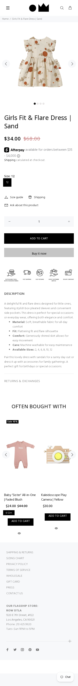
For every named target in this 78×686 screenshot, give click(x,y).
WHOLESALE (14, 576)
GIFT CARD (13, 581)
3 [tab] (41, 104)
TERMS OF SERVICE (18, 570)
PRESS (10, 587)
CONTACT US (14, 593)
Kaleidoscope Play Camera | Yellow (54, 497)
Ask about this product (24, 205)
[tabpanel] (39, 61)
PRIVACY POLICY (17, 564)
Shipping (9, 160)
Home (5, 19)
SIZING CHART (15, 558)
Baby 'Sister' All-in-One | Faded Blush (20, 497)
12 (7, 182)
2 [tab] (38, 104)
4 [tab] (43, 104)
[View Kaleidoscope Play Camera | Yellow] (57, 454)
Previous (6, 64)
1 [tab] (35, 104)
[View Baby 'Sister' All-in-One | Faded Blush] (20, 454)
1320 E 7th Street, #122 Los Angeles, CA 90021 (20, 617)
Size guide (16, 197)
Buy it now (39, 253)
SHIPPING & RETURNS (19, 552)
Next (72, 64)
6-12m (9, 513)
